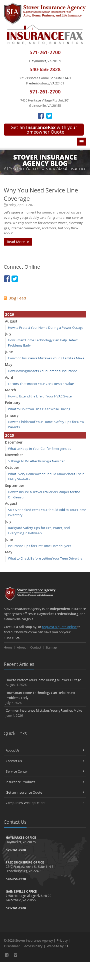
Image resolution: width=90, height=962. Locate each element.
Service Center (17, 771)
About (21, 647)
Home (8, 647)
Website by (57, 946)
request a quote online (59, 626)
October (12, 467)
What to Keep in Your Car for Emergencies (39, 448)
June (9, 351)
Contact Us (14, 761)
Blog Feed (17, 297)
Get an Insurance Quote (24, 792)
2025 (9, 435)
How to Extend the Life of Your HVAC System (41, 396)
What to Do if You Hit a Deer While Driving (39, 409)
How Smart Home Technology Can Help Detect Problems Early (40, 697)
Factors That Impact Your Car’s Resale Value (41, 383)
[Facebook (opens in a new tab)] (41, 115)
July (8, 333)
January (12, 415)
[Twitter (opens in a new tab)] (49, 115)
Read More (16, 241)
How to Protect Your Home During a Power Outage (46, 327)
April (9, 377)
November (14, 454)
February (12, 402)
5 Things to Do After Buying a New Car (36, 461)
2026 (9, 314)
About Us (13, 750)
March (10, 389)
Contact (35, 647)
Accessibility (33, 946)
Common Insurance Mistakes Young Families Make (46, 358)
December (13, 442)
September (14, 485)
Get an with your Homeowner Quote (43, 129)
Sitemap (51, 647)
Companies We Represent (26, 802)
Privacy (62, 940)
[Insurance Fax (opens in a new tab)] (45, 34)
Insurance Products (20, 782)
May (8, 364)
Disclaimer (12, 946)
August (11, 321)
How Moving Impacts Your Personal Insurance (42, 371)
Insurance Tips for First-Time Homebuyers (39, 546)
